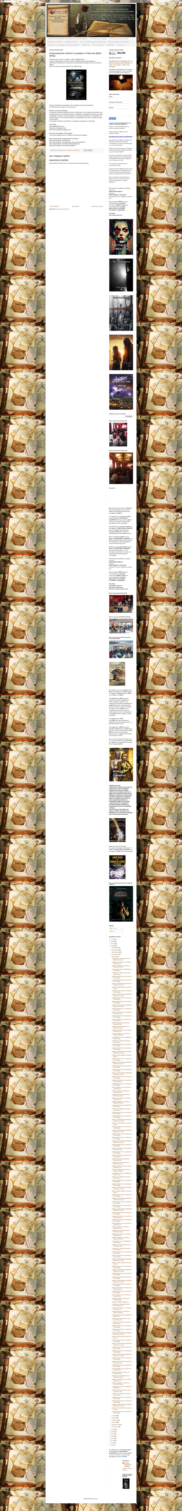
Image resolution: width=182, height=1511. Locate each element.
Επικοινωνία (120, 45)
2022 (112, 941)
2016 (112, 1436)
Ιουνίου (114, 1415)
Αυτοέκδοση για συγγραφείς (98, 38)
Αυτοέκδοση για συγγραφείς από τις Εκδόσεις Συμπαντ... (121, 959)
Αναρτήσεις (114, 928)
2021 (112, 943)
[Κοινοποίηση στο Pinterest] (91, 150)
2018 (112, 1431)
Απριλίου (114, 1420)
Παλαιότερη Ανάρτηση (97, 206)
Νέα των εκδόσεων (98, 45)
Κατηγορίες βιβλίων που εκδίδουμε (118, 42)
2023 (112, 939)
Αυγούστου (115, 954)
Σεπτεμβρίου (115, 952)
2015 (112, 1438)
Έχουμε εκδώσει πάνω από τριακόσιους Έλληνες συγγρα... (122, 1013)
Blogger (96, 1498)
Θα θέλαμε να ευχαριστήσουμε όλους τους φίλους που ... (121, 1245)
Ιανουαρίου (115, 1426)
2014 (112, 1440)
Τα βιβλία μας (86, 45)
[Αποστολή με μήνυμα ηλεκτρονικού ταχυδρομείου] (84, 150)
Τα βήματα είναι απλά (71, 42)
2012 (112, 1445)
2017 (112, 1434)
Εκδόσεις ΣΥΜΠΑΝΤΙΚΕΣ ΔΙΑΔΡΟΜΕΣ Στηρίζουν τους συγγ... (121, 984)
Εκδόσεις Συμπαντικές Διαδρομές (127, 1464)
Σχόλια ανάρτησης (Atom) (62, 209)
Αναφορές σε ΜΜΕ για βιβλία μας (120, 1302)
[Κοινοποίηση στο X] (88, 150)
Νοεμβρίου (115, 947)
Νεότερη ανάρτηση (54, 206)
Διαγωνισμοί (110, 45)
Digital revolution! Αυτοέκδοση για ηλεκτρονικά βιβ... (120, 1023)
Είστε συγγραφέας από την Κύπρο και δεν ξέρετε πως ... (121, 1020)
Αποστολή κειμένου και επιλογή (119, 38)
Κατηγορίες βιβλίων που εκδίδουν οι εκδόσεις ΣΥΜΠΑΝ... (121, 966)
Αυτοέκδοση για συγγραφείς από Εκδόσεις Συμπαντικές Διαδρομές (67, 38)
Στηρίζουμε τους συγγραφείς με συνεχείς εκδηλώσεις (63, 45)
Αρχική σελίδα (75, 206)
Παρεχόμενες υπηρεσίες (55, 42)
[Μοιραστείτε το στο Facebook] (90, 150)
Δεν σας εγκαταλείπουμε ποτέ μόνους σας (92, 42)
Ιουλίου (114, 956)
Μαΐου (114, 1418)
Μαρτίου (114, 1422)
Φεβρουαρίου (115, 1424)
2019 (112, 1429)
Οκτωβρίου (115, 950)
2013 (112, 1443)
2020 (112, 946)
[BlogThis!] (86, 150)
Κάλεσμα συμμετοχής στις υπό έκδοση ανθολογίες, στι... (121, 962)
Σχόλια (113, 931)
